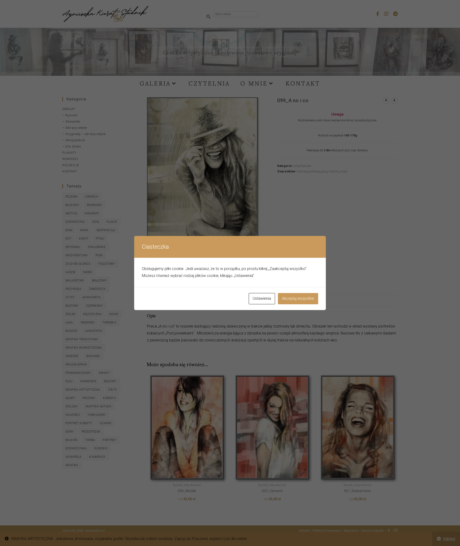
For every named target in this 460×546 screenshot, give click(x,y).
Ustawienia (262, 298)
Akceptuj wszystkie (298, 298)
